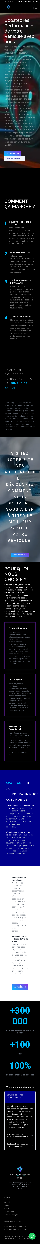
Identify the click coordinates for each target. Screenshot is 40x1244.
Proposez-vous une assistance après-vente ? (17, 1135)
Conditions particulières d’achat (16, 1229)
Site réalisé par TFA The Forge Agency (17, 1238)
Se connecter (11, 153)
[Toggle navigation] (35, 8)
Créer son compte (13, 158)
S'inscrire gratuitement (19, 987)
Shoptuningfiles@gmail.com (22, 1183)
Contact (7, 1208)
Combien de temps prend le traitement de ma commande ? (19, 1097)
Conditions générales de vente (15, 1226)
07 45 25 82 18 (24, 1185)
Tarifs (6, 1205)
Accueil (7, 1202)
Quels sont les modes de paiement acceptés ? (17, 1145)
